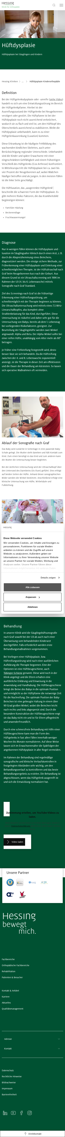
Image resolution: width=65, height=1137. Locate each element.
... (23, 81)
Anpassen (31, 597)
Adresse (8, 1039)
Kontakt (8, 1048)
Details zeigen (48, 577)
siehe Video (56, 99)
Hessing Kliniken (10, 81)
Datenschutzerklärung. (21, 826)
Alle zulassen (33, 587)
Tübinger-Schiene (13, 673)
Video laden (17, 842)
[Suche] (54, 5)
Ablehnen (33, 607)
